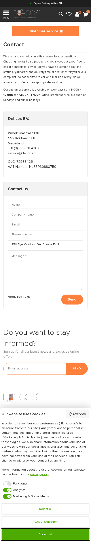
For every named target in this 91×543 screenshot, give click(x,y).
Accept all (45, 534)
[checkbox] (14, 483)
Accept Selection (46, 521)
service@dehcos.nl (22, 153)
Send (72, 299)
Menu (6, 18)
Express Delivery (47, 3)
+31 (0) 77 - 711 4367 (23, 148)
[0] (85, 14)
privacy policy (39, 474)
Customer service (43, 31)
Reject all (45, 509)
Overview (79, 414)
